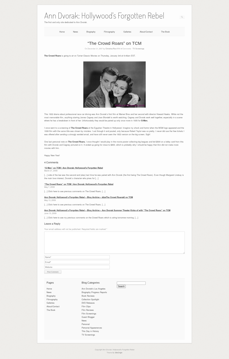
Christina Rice (111, 48)
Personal (86, 324)
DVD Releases (88, 302)
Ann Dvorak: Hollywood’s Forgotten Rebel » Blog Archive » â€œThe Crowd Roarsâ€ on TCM (88, 197)
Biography (90, 31)
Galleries (127, 31)
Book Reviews (88, 295)
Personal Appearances (92, 327)
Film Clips (86, 306)
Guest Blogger (88, 316)
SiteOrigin (118, 352)
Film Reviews (88, 309)
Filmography (109, 31)
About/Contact (146, 31)
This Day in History (90, 331)
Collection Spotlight (90, 299)
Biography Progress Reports (94, 292)
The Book (165, 31)
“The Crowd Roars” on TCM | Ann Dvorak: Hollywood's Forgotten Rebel (78, 184)
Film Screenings (89, 313)
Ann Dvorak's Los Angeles (93, 288)
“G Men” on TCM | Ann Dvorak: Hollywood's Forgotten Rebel (73, 167)
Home (62, 31)
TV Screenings (138, 48)
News (75, 31)
